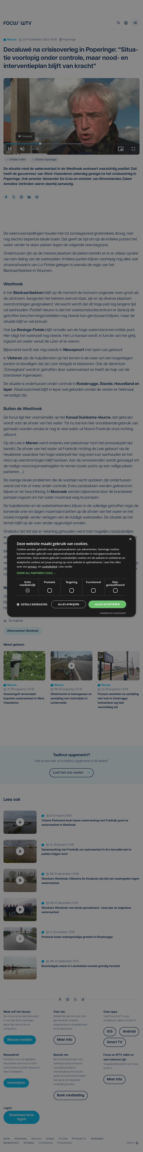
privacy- (32, 566)
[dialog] (71, 576)
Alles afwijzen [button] (68, 604)
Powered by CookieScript (113, 613)
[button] (71, 573)
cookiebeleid (49, 566)
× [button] (130, 539)
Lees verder (65, 566)
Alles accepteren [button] (107, 604)
